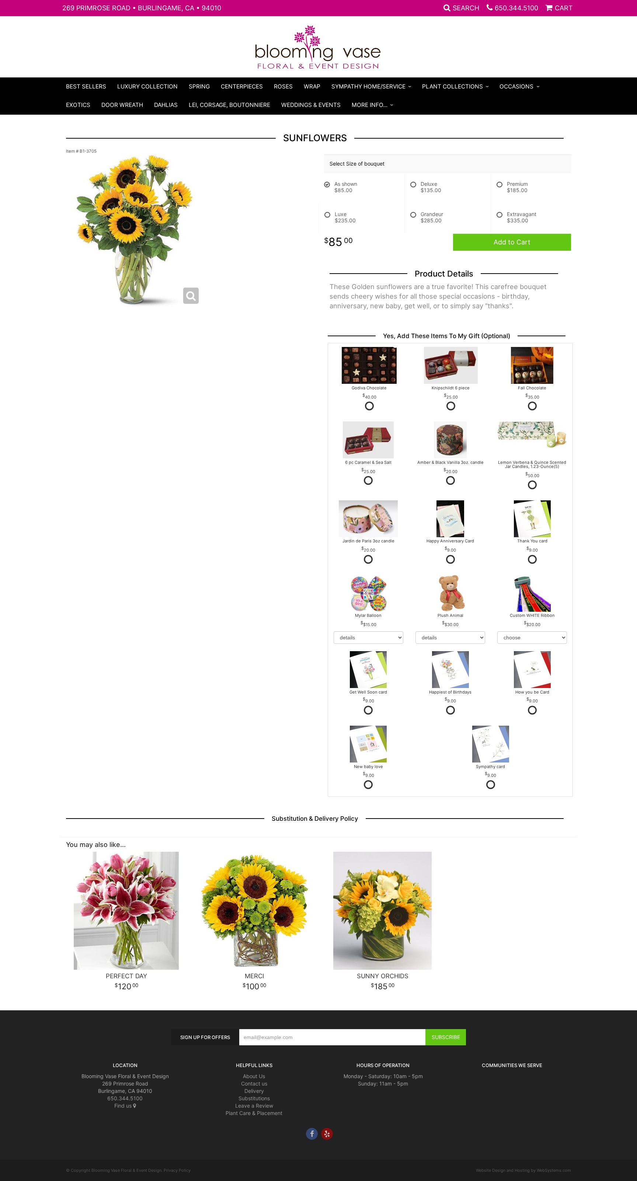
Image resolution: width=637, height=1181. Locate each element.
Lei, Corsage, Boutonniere (229, 104)
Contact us (254, 1083)
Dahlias (166, 104)
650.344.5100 (516, 8)
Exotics (78, 104)
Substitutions (254, 1098)
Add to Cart (512, 242)
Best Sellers (86, 86)
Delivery (254, 1091)
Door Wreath (122, 104)
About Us (254, 1076)
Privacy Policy (177, 1170)
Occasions (516, 86)
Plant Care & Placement (254, 1113)
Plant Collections (452, 86)
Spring (199, 86)
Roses (283, 86)
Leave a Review (254, 1105)
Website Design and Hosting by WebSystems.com (523, 1170)
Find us (123, 1105)
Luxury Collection (147, 86)
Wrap (312, 86)
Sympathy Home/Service (368, 86)
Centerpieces (242, 86)
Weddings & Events (311, 104)
